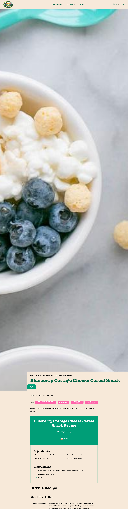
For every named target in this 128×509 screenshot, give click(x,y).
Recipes (38, 375)
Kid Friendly (91, 402)
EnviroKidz (63, 402)
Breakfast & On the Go (45, 402)
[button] (123, 4)
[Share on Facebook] (36, 395)
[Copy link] (52, 395)
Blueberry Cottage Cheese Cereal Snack (57, 375)
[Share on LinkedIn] (40, 395)
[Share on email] (48, 395)
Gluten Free (77, 402)
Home (32, 375)
